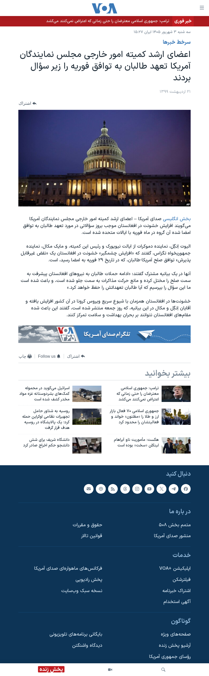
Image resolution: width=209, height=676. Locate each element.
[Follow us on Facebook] (186, 488)
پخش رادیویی (88, 579)
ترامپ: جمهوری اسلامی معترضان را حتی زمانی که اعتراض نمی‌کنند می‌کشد (107, 21)
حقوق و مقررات (87, 525)
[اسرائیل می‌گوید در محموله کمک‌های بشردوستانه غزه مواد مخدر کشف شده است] (86, 394)
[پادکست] (101, 488)
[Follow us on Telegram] (173, 488)
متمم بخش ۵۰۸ (175, 525)
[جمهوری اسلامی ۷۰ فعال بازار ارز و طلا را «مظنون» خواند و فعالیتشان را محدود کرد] (176, 417)
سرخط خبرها (177, 42)
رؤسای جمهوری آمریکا (170, 656)
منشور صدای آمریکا (172, 536)
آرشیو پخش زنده (175, 645)
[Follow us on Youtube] (149, 488)
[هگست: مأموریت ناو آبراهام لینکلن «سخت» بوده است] (176, 445)
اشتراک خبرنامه (176, 591)
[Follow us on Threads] (125, 488)
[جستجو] (163, 669)
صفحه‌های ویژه (176, 634)
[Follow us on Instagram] (137, 488)
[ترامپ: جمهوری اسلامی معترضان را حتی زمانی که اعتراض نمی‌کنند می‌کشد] (176, 394)
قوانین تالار (91, 536)
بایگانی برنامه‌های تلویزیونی (75, 634)
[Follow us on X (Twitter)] (161, 488)
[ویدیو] (110, 669)
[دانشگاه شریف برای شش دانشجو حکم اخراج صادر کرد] (86, 445)
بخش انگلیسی (177, 219)
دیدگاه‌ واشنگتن (87, 645)
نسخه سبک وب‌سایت (81, 591)
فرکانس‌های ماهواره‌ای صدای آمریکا (68, 568)
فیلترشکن (182, 579)
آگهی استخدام (177, 601)
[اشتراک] (89, 488)
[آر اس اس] (113, 488)
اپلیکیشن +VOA (175, 568)
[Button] (27, 103)
